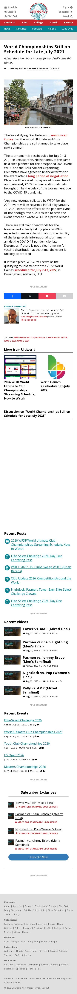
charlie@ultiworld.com (34, 316)
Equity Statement (12, 910)
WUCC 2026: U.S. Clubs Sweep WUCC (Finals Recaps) (41, 569)
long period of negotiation (48, 176)
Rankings (21, 28)
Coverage (30, 923)
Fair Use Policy (31, 910)
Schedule (12, 7)
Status (70, 910)
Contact (29, 906)
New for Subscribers (26, 951)
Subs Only (67, 28)
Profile (47, 928)
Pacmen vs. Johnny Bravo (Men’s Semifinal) (44, 659)
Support (8, 955)
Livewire (26, 932)
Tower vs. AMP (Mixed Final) (46, 629)
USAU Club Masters (28, 771)
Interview (42, 923)
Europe (68, 22)
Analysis (19, 923)
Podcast (27, 928)
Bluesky (54, 964)
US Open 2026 (14, 755)
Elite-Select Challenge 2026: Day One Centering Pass (36, 603)
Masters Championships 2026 (25, 767)
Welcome (9, 951)
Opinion (8, 928)
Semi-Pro (9, 22)
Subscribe (64, 11)
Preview (38, 928)
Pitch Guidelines (56, 910)
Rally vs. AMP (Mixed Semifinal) (40, 690)
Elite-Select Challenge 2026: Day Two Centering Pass (36, 558)
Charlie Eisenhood (38, 68)
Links (52, 923)
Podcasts (37, 28)
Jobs (43, 910)
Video (17, 932)
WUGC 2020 (10, 340)
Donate (52, 906)
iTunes (31, 968)
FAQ (17, 955)
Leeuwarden (53, 337)
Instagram (33, 964)
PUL (29, 941)
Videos (52, 28)
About (7, 906)
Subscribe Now (39, 857)
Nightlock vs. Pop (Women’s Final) (46, 674)
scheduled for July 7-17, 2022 (35, 270)
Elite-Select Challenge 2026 (23, 720)
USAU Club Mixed (49, 633)
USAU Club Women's (51, 681)
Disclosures (41, 906)
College (38, 22)
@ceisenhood (28, 319)
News (7, 28)
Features (8, 923)
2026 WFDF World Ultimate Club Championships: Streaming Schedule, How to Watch (40, 544)
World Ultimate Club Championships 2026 (33, 732)
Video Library (13, 914)
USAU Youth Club (28, 747)
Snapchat (8, 968)
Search (66, 16)
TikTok (64, 964)
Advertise (17, 906)
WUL (36, 941)
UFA (23, 941)
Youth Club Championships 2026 (27, 743)
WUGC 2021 (23, 340)
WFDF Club (26, 736)
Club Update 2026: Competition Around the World (41, 580)
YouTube (8, 964)
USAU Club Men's (49, 650)
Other (18, 928)
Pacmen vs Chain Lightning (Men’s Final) (45, 644)
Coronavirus (38, 337)
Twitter (44, 964)
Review (7, 932)
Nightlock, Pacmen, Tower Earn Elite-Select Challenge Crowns (41, 591)
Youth (54, 22)
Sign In (66, 7)
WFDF (64, 337)
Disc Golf (12, 16)
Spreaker (20, 968)
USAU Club (26, 724)
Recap (68, 928)
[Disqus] (38, 471)
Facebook (21, 964)
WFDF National (22, 337)
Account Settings (58, 951)
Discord (11, 11)
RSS (39, 968)
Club (24, 22)
